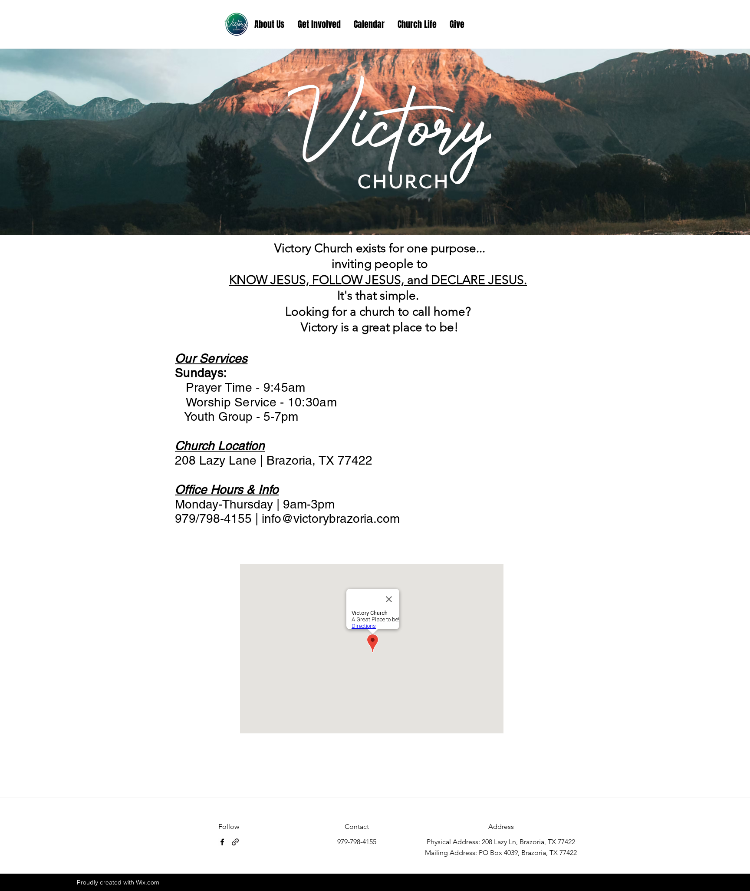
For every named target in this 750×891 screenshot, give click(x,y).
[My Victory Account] (236, 24)
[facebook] (222, 842)
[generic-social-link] (235, 842)
